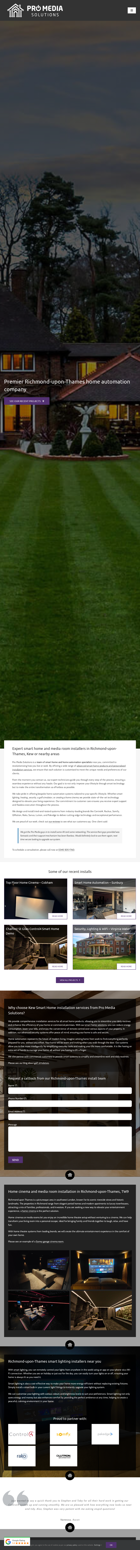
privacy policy (72, 1545)
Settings (97, 1545)
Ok (111, 1545)
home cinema (29, 1211)
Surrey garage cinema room (49, 1241)
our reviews (54, 821)
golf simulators (41, 1063)
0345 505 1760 (66, 849)
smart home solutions (96, 1025)
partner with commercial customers (34, 1056)
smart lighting (20, 1369)
